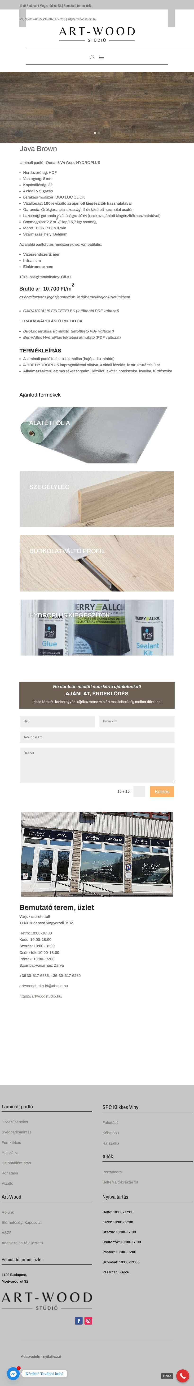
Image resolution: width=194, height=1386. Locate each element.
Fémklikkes (11, 1143)
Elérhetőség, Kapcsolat (22, 1222)
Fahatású (110, 1123)
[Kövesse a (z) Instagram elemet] (88, 1321)
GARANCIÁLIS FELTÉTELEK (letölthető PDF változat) (71, 311)
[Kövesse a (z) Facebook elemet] (79, 1321)
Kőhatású (10, 1173)
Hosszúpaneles (15, 1122)
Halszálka (10, 1153)
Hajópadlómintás (16, 1163)
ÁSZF (7, 1233)
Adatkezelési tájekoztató (22, 1243)
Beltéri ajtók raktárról (120, 1182)
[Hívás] (182, 1375)
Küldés (162, 791)
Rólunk (8, 1212)
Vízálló (7, 1183)
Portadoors (112, 1172)
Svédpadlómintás (16, 1132)
